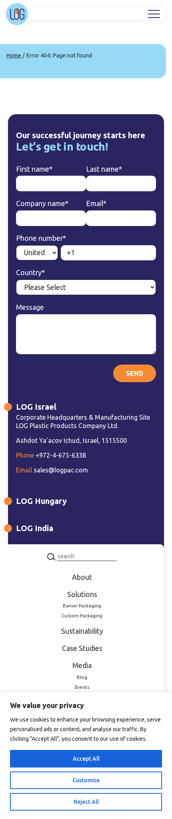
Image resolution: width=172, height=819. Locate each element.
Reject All (86, 802)
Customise (86, 780)
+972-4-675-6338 (51, 455)
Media (82, 665)
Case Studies (82, 648)
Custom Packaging (82, 615)
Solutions (82, 594)
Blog (82, 677)
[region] (86, 755)
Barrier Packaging (82, 605)
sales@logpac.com (52, 470)
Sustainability (82, 631)
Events (82, 687)
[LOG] (17, 14)
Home (13, 55)
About (82, 577)
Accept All (86, 759)
